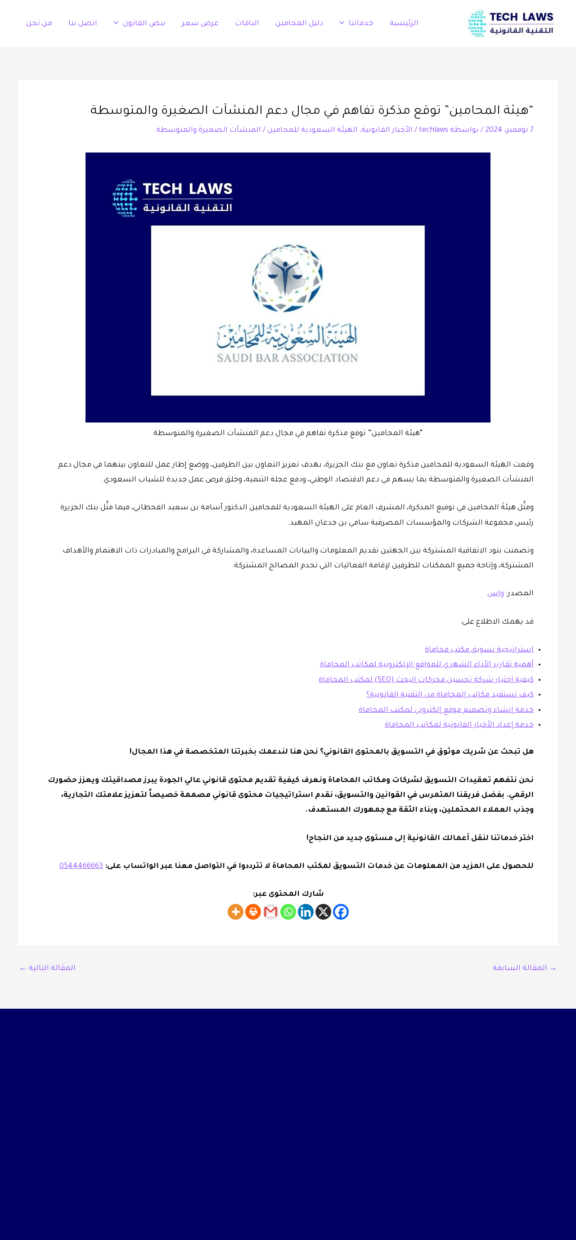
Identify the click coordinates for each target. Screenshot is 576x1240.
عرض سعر (200, 24)
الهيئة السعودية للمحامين (312, 130)
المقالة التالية (47, 969)
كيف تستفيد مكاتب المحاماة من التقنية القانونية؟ (450, 695)
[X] (323, 912)
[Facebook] (341, 912)
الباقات (247, 24)
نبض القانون (144, 24)
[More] (235, 912)
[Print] (253, 912)
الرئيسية (404, 24)
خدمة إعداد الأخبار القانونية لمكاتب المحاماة (459, 725)
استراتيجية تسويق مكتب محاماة (479, 650)
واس (495, 594)
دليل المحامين (299, 24)
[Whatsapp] (288, 912)
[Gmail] (271, 912)
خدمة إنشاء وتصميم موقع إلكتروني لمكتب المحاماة (446, 710)
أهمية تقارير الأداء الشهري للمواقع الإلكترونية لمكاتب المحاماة (427, 665)
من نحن (39, 24)
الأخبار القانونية (387, 130)
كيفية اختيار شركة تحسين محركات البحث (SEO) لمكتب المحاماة (426, 680)
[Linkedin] (306, 912)
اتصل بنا (82, 24)
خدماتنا (361, 24)
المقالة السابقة (525, 969)
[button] (344, 24)
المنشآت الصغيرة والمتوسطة (208, 130)
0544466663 (81, 867)
